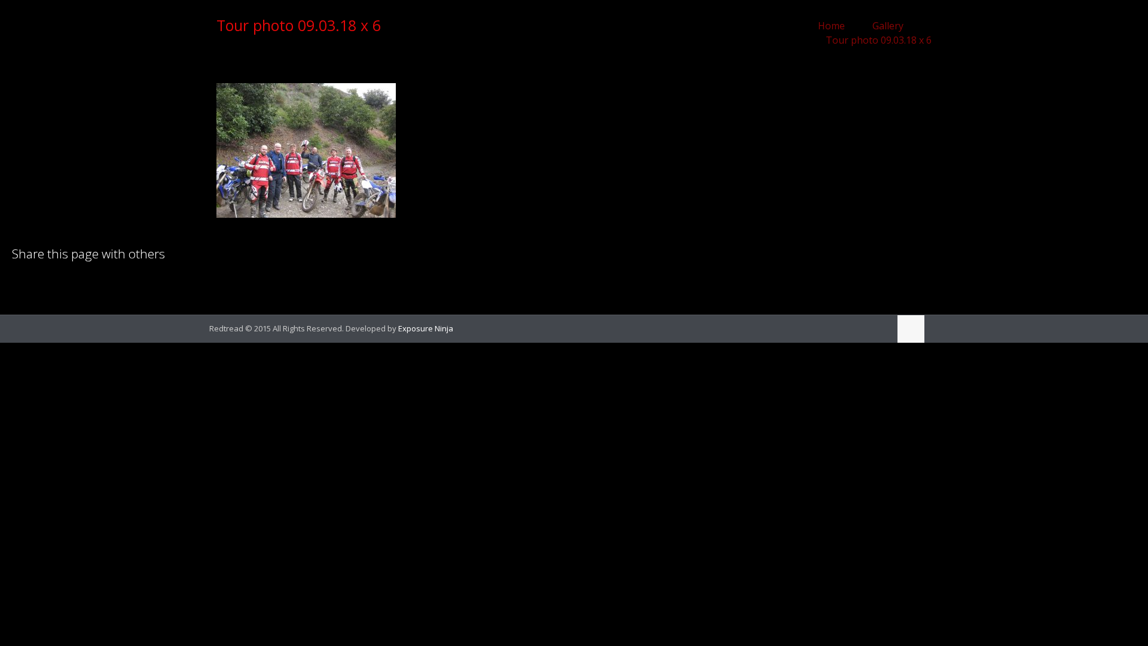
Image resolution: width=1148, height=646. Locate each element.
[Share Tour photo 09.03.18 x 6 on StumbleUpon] (102, 285)
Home (831, 25)
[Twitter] (879, 328)
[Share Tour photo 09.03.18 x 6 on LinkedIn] (21, 285)
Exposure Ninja (425, 328)
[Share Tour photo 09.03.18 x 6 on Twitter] (62, 285)
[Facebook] (863, 328)
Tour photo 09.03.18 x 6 (879, 40)
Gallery (887, 25)
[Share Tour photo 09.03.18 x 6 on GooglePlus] (123, 285)
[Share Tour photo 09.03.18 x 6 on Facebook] (41, 285)
